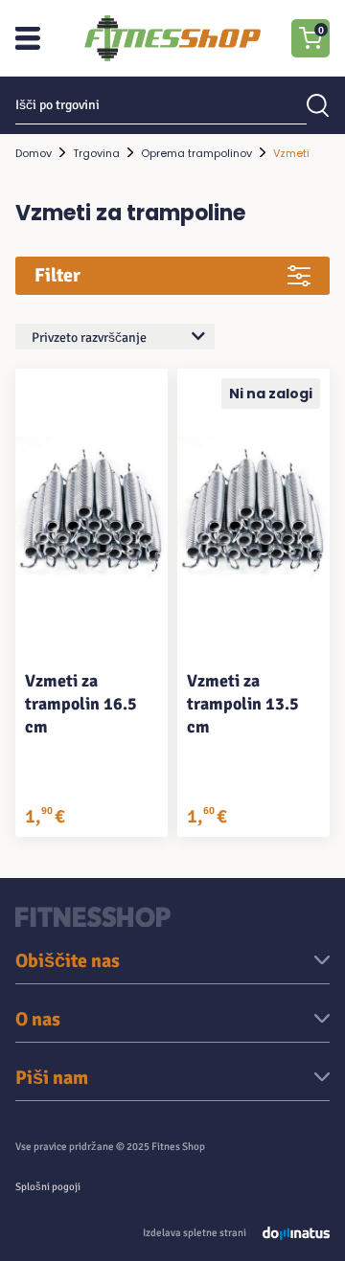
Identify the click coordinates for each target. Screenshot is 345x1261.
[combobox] (115, 336)
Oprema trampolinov (196, 153)
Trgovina (96, 153)
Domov (33, 153)
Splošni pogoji (47, 1187)
